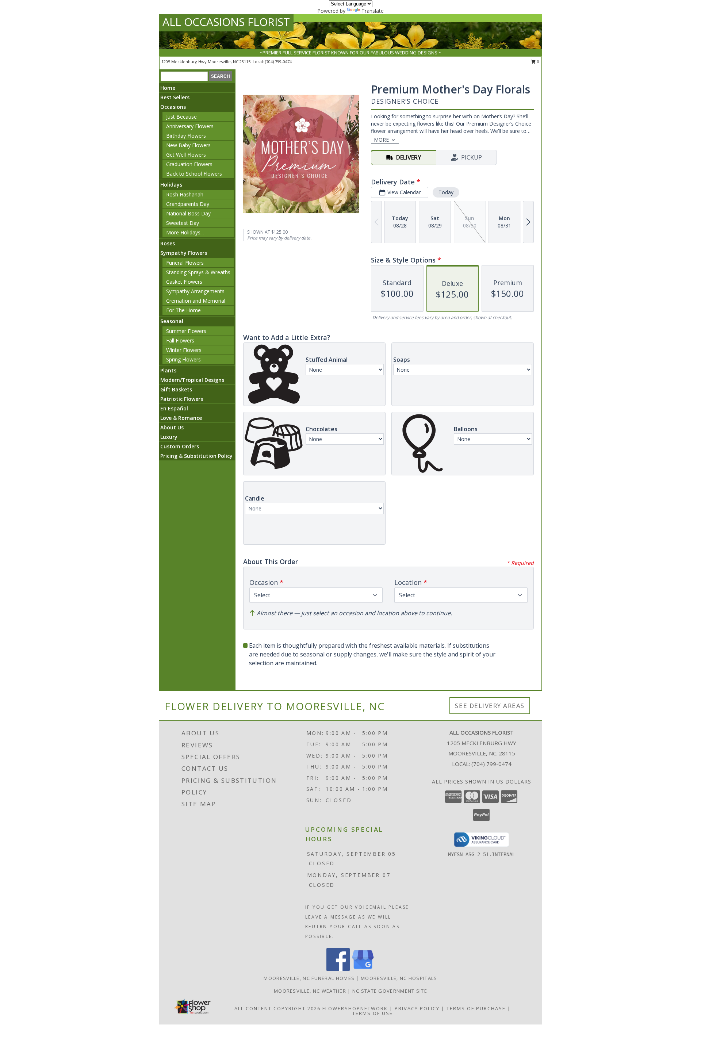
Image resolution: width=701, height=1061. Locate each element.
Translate (372, 10)
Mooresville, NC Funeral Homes (309, 978)
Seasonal (171, 321)
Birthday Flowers (186, 135)
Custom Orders (179, 446)
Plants (168, 370)
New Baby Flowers (188, 145)
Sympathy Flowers (183, 252)
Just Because (181, 116)
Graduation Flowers (189, 164)
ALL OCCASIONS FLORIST (226, 21)
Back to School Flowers (194, 173)
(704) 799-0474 (278, 61)
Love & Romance (181, 417)
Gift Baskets (176, 389)
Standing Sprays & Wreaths (198, 272)
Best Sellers (174, 97)
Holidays (171, 184)
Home (167, 87)
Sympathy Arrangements (195, 291)
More (381, 139)
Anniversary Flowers (190, 126)
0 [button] (538, 61)
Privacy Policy (417, 1008)
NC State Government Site (389, 991)
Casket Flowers (184, 281)
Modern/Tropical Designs (192, 379)
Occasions (173, 106)
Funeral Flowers (185, 262)
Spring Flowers (183, 359)
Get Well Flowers (186, 154)
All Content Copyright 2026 (277, 1008)
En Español (174, 408)
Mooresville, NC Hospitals (399, 978)
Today (445, 192)
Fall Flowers (180, 340)
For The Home (183, 310)
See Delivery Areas (490, 705)
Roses (167, 243)
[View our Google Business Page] (363, 969)
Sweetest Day (182, 222)
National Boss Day (188, 213)
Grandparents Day (187, 203)
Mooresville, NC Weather (310, 991)
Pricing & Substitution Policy (196, 455)
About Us (172, 427)
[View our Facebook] (338, 969)
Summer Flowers (186, 331)
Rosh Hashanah (184, 194)
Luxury (168, 436)
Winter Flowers (184, 349)
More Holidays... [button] (185, 232)
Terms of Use (372, 1013)
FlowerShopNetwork (355, 1008)
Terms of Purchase (476, 1008)
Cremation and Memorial (195, 300)
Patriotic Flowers (181, 398)
